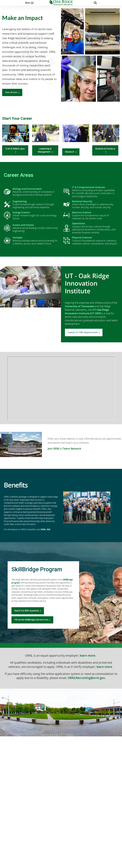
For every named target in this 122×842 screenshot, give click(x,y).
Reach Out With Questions (26, 610)
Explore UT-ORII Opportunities (83, 332)
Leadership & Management (44, 150)
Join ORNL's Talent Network (64, 448)
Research (70, 152)
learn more (87, 655)
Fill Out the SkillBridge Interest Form (31, 620)
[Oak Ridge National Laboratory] (61, 2)
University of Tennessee (79, 306)
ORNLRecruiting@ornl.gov (86, 678)
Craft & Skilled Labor (15, 149)
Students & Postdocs (105, 149)
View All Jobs (11, 92)
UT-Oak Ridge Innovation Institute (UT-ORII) (87, 311)
